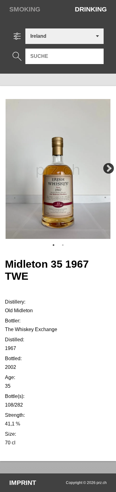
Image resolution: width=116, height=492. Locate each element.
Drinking (91, 9)
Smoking (24, 9)
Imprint (22, 482)
